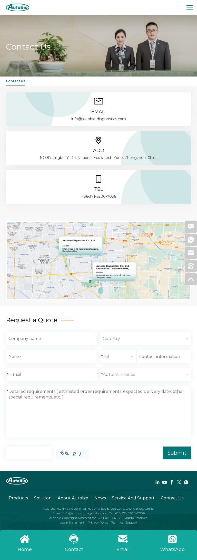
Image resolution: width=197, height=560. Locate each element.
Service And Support (133, 498)
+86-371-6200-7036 (98, 196)
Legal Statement (72, 522)
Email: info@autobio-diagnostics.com (81, 513)
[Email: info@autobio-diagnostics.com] (191, 254)
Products (18, 498)
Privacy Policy (98, 522)
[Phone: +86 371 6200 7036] (191, 267)
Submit (176, 453)
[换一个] (72, 454)
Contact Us (172, 498)
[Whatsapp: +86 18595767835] (191, 241)
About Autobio (73, 498)
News (100, 498)
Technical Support (124, 522)
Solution (43, 498)
